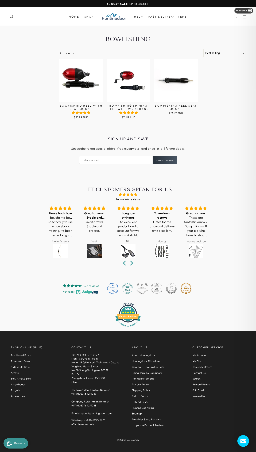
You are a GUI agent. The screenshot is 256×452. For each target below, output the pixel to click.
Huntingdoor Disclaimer (146, 361)
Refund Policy (140, 401)
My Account (199, 355)
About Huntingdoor (143, 355)
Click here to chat (82, 424)
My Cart (197, 361)
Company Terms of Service (148, 367)
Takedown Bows (20, 361)
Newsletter (198, 396)
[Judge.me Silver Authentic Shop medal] (142, 288)
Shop (89, 16)
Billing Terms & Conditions (147, 372)
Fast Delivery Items (167, 16)
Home (74, 16)
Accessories (18, 396)
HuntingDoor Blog (143, 407)
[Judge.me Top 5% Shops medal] (171, 288)
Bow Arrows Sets (21, 378)
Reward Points (201, 384)
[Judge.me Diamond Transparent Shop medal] (112, 288)
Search (196, 378)
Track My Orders (202, 367)
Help (138, 16)
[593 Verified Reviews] (128, 328)
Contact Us (199, 372)
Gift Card (198, 390)
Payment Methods (143, 378)
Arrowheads (18, 384)
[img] (128, 194)
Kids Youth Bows (20, 367)
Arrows (15, 372)
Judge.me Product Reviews (148, 425)
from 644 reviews (128, 199)
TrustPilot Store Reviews (146, 419)
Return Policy (140, 396)
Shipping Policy (141, 390)
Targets (15, 390)
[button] (81, 113)
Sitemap (137, 413)
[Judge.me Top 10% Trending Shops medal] (186, 288)
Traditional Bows (21, 355)
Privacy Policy (140, 384)
